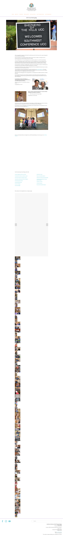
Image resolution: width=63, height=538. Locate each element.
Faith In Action (33, 14)
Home (13, 14)
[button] (16, 224)
